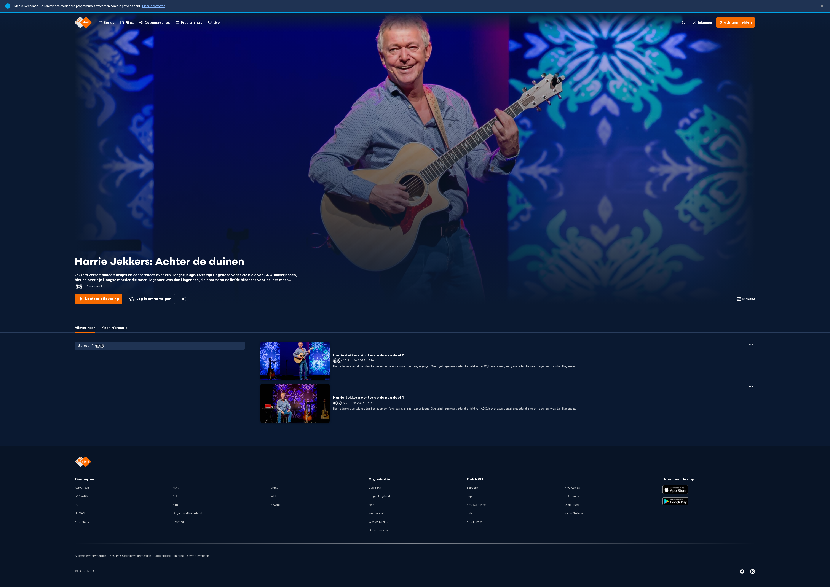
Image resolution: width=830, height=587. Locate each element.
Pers (371, 504)
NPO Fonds (572, 496)
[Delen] (184, 299)
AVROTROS (82, 487)
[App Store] (675, 489)
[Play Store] (675, 501)
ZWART (276, 504)
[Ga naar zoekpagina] (684, 22)
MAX (176, 487)
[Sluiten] (822, 6)
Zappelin (472, 487)
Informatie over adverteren (191, 555)
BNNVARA (81, 496)
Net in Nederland (575, 513)
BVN (469, 513)
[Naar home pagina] (83, 22)
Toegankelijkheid (379, 496)
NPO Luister (474, 521)
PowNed (178, 521)
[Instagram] (752, 572)
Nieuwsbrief (376, 513)
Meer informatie (153, 6)
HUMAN (80, 513)
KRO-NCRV (82, 521)
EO (76, 504)
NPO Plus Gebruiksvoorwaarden (130, 555)
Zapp (470, 496)
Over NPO (375, 487)
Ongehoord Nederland (187, 513)
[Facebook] (742, 572)
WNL (274, 496)
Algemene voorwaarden (90, 555)
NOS (176, 496)
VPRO (274, 487)
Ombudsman (573, 504)
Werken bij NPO (379, 521)
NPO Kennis (572, 487)
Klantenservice (378, 530)
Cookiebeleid (163, 555)
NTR (175, 504)
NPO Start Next (477, 504)
